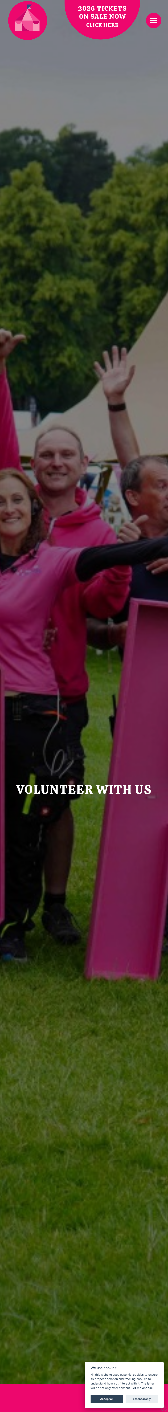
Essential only (142, 1399)
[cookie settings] (164, 1408)
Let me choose (142, 1388)
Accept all (106, 1399)
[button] (154, 20)
